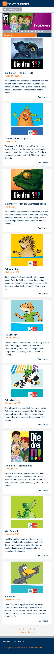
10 (42, 31)
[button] (12, 9)
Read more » (43, 97)
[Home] (17, 3)
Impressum (19, 641)
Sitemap (6, 641)
